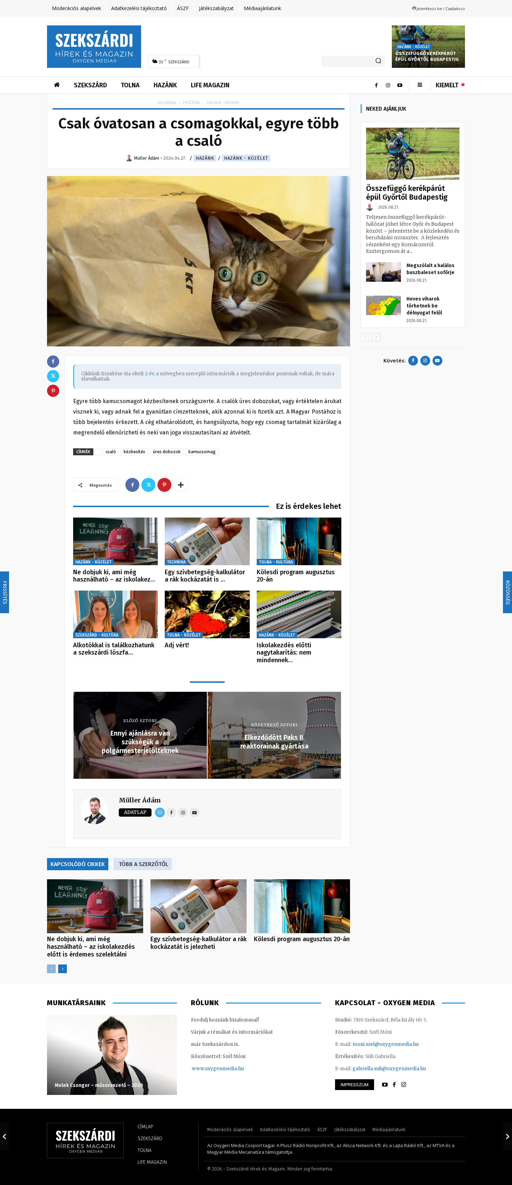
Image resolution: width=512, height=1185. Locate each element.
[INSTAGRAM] (403, 1084)
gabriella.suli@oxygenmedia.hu (389, 1069)
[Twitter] (148, 485)
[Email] (160, 812)
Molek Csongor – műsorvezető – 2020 (99, 1085)
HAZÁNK (191, 102)
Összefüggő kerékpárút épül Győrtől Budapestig (427, 56)
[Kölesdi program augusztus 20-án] (299, 541)
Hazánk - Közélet (413, 47)
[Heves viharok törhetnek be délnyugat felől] (383, 305)
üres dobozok (167, 452)
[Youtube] (399, 85)
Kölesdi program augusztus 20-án (296, 576)
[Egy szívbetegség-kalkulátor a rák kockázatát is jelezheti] (207, 541)
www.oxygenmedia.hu (218, 1069)
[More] (180, 485)
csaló (111, 452)
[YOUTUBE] (384, 1084)
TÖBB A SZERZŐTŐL (143, 864)
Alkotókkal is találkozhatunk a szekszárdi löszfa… (113, 649)
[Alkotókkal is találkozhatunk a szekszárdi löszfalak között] (115, 614)
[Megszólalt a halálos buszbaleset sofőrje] (383, 272)
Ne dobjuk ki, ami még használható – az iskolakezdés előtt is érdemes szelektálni (91, 946)
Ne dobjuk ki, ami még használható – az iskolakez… (114, 576)
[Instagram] (388, 85)
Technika (176, 562)
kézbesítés (134, 452)
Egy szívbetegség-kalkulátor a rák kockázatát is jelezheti (198, 943)
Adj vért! (177, 645)
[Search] (378, 61)
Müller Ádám (140, 800)
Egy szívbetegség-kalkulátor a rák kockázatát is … (205, 576)
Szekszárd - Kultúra (96, 635)
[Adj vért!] (207, 614)
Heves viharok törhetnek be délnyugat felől (424, 306)
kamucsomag (202, 452)
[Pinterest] (164, 485)
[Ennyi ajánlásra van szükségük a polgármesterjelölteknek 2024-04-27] (4, 1136)
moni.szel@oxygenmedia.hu (385, 1044)
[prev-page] (51, 968)
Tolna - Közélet (184, 635)
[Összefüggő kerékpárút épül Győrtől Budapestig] (412, 154)
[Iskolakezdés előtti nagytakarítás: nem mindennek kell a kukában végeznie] (299, 614)
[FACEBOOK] (394, 1084)
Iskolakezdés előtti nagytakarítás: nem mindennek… (284, 652)
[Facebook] (376, 85)
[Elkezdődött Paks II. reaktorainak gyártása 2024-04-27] (507, 1136)
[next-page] (62, 968)
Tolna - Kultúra (276, 562)
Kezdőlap (167, 102)
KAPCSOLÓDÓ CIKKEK (78, 864)
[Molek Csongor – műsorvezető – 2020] (112, 1055)
